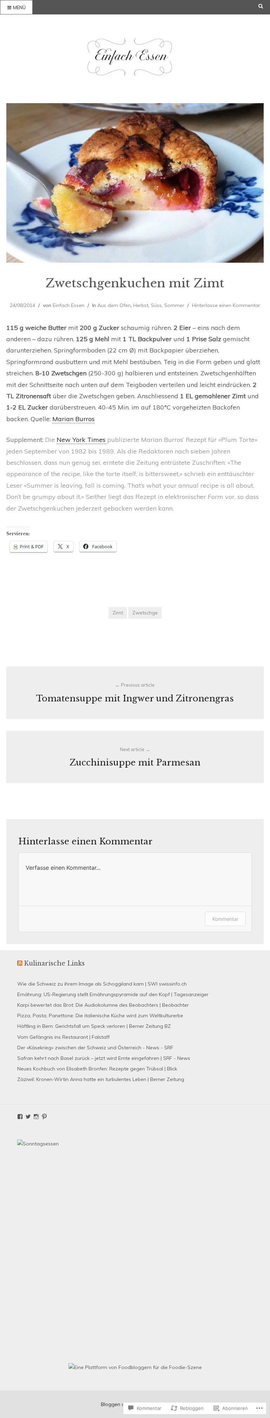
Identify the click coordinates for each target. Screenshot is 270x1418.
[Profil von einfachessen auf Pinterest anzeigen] (44, 1116)
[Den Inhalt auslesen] (19, 963)
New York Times (82, 440)
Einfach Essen (68, 305)
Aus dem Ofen (114, 305)
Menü (19, 7)
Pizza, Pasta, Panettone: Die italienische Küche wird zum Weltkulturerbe (100, 1015)
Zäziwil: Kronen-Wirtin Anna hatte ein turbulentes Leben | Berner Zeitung (100, 1079)
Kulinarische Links (54, 963)
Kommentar (225, 919)
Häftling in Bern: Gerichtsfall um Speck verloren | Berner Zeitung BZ (94, 1026)
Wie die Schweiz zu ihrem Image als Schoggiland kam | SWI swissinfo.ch (102, 984)
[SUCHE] (264, 6)
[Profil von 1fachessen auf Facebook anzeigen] (20, 1116)
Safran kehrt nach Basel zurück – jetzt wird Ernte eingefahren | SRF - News (103, 1058)
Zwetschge (145, 613)
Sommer (174, 305)
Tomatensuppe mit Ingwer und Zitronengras (135, 693)
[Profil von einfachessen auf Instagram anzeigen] (36, 1116)
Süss (156, 305)
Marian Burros (73, 419)
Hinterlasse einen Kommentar (226, 305)
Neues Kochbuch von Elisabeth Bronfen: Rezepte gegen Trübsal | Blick (97, 1069)
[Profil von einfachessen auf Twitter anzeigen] (28, 1116)
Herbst (140, 305)
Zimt (117, 613)
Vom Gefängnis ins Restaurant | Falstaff (63, 1037)
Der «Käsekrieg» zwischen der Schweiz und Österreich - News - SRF (95, 1047)
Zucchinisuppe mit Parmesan (135, 757)
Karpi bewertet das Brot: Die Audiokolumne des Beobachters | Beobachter (103, 1005)
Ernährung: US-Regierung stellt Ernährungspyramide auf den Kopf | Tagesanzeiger (112, 994)
